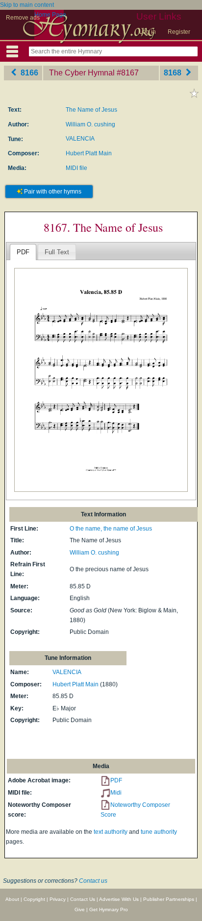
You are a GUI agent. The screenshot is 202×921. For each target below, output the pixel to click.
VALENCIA (80, 138)
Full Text (57, 252)
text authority (110, 831)
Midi (116, 792)
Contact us (93, 880)
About (12, 899)
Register (179, 31)
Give (80, 909)
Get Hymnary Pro (108, 909)
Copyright (34, 899)
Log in (147, 31)
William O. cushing (90, 124)
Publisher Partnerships (168, 899)
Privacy (58, 899)
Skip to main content (27, 4)
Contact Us (82, 899)
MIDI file (76, 168)
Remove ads (23, 17)
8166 (28, 73)
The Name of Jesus (91, 109)
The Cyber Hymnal (82, 73)
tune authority (159, 831)
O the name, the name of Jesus (111, 528)
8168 (173, 73)
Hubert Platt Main (89, 153)
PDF (23, 252)
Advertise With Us (119, 899)
